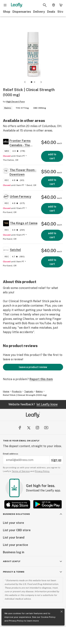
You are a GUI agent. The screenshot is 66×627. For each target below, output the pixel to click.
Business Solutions (16, 514)
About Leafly (11, 561)
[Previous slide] (25, 82)
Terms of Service (21, 471)
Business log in (13, 552)
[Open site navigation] (5, 5)
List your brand (13, 537)
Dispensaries (21, 11)
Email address (10, 453)
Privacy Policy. (42, 471)
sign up (56, 460)
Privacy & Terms (13, 572)
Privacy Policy (16, 620)
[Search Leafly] (45, 5)
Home (6, 391)
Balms (39, 391)
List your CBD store (17, 530)
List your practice (15, 545)
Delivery (39, 11)
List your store (13, 523)
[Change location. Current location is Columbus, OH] (53, 5)
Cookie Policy (48, 617)
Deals (51, 11)
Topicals (28, 391)
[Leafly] (16, 5)
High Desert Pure (15, 101)
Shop (6, 11)
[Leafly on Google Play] (47, 504)
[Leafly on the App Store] (17, 504)
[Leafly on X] (28, 427)
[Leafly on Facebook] (19, 427)
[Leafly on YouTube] (46, 427)
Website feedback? (33, 404)
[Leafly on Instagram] (37, 427)
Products (17, 391)
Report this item (41, 379)
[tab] (31, 82)
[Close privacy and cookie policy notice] (61, 611)
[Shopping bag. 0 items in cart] (61, 5)
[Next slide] (41, 82)
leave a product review (33, 367)
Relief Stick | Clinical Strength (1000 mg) (25, 395)
